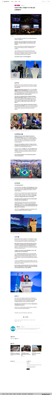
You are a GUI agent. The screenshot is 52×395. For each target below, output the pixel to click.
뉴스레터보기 (29, 199)
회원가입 (22, 199)
